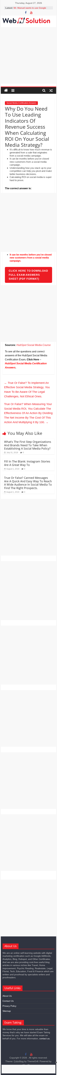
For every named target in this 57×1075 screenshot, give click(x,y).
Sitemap (7, 1011)
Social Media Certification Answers (21, 103)
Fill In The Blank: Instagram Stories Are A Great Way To (27, 463)
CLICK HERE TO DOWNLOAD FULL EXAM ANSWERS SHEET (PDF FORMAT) (28, 274)
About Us (7, 996)
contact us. (44, 1038)
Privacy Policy (9, 1006)
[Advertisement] (28, 55)
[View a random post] (51, 90)
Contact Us (8, 1001)
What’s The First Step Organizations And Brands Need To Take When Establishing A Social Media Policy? (27, 445)
